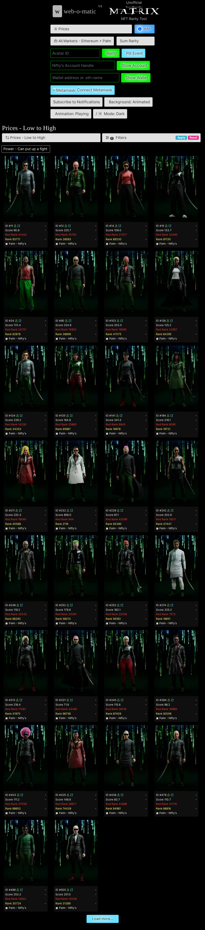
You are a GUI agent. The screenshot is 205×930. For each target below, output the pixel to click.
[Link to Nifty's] (18, 225)
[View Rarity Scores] (26, 188)
